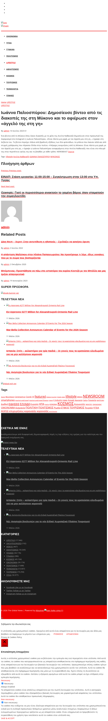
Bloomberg (10, 397)
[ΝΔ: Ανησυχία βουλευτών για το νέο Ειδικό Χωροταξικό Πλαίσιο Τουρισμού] (40, 365)
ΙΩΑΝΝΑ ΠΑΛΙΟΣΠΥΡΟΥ (40, 156)
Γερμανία (92, 400)
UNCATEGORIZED (13, 543)
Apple (3, 397)
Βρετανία (78, 400)
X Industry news (60, 400)
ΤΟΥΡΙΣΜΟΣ (11, 82)
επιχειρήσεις (16, 411)
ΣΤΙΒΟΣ (65, 407)
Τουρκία (89, 407)
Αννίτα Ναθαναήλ (21, 156)
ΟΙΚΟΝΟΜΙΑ (12, 36)
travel (51, 400)
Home (3, 102)
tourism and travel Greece (38, 400)
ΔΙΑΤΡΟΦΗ (100, 400)
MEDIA (79, 397)
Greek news (61, 397)
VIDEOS (9, 546)
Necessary (8, 683)
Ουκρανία (20, 407)
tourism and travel (22, 400)
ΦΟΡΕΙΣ (5, 411)
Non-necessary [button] (7, 699)
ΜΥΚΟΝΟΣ (55, 156)
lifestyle (9, 156)
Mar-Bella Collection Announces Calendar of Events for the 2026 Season (47, 330)
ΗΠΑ (41, 404)
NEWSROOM (93, 396)
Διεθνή (4, 404)
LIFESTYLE (11, 62)
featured (40, 396)
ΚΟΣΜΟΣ (10, 76)
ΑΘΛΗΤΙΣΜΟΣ (12, 69)
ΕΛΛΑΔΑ (25, 404)
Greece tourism (51, 397)
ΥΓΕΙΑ (9, 43)
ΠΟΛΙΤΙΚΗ (32, 407)
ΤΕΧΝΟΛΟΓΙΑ (12, 89)
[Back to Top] (2, 618)
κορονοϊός (43, 411)
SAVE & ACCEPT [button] (7, 718)
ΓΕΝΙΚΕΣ (10, 95)
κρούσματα (53, 411)
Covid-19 (30, 396)
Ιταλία (47, 404)
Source (71, 151)
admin (6, 131)
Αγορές (71, 400)
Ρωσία (57, 407)
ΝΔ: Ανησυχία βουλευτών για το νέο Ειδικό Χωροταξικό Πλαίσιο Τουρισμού (48, 372)
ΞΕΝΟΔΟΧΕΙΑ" (97, 404)
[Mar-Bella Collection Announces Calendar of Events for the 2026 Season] (39, 323)
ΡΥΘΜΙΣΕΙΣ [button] (58, 634)
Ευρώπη (34, 404)
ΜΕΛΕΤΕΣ (89, 404)
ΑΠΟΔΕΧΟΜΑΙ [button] (72, 634)
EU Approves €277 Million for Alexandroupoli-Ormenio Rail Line (42, 312)
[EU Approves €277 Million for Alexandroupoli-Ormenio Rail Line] (35, 305)
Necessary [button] (5, 680)
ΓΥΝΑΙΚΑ (10, 49)
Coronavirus (20, 397)
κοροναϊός (30, 411)
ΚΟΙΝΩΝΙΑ (53, 404)
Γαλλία (85, 400)
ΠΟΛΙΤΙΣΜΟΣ (12, 56)
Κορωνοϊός (79, 404)
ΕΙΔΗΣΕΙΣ (14, 404)
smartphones (8, 400)
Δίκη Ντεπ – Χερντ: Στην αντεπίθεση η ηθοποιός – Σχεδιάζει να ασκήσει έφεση (45, 241)
